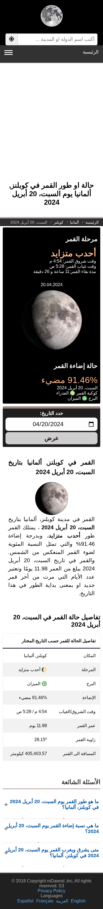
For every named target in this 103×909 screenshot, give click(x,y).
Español (25, 901)
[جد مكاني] (11, 39)
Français (44, 901)
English (78, 901)
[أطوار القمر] (51, 16)
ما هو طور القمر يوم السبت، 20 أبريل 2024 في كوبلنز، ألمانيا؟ (54, 804)
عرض (51, 438)
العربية (62, 901)
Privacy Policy (51, 890)
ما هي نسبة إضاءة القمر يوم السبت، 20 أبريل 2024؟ (53, 828)
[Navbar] (8, 52)
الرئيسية (91, 52)
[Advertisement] (51, 125)
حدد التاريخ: (51, 413)
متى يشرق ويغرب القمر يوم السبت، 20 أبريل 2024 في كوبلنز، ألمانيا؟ (52, 852)
